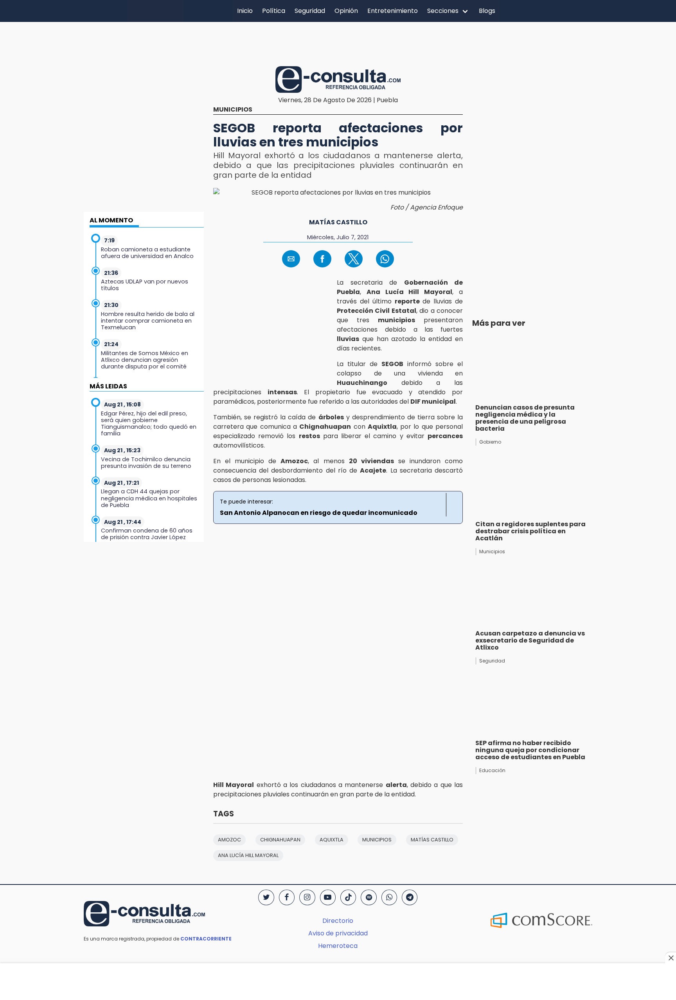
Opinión (346, 10)
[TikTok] (348, 897)
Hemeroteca (338, 945)
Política (273, 10)
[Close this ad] (670, 957)
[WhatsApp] (389, 897)
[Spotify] (368, 897)
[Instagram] (307, 897)
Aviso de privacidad (338, 933)
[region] (338, 42)
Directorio (337, 920)
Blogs (487, 10)
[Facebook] (287, 897)
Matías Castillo (338, 222)
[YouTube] (328, 897)
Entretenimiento (392, 10)
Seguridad (310, 10)
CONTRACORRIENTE (206, 938)
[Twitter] (266, 897)
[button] (291, 258)
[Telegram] (409, 897)
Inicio (245, 10)
